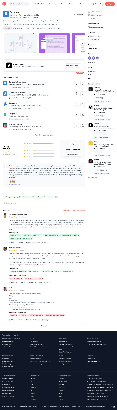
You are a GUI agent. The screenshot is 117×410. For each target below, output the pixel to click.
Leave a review (72, 154)
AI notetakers (63, 341)
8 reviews (25, 17)
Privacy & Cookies (52, 406)
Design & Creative (101, 170)
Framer (96, 124)
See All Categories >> (93, 361)
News (63, 4)
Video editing (6, 358)
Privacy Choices (64, 406)
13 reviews (22, 217)
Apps (29, 406)
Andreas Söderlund (15, 248)
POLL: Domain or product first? (96, 381)
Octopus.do (13, 103)
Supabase (34, 399)
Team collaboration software (67, 347)
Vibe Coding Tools (7, 341)
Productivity (62, 338)
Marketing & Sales (92, 338)
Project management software (14, 21)
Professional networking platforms (40, 361)
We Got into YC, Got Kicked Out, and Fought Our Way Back (100, 388)
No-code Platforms (101, 137)
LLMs (32, 338)
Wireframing (29, 21)
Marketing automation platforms (96, 344)
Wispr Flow (62, 387)
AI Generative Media (8, 366)
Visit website (79, 15)
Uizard (96, 142)
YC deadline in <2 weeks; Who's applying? (100, 384)
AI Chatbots (34, 341)
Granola (33, 393)
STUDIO (96, 160)
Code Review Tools (8, 387)
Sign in (110, 4)
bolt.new (61, 384)
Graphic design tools (8, 364)
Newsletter (23, 406)
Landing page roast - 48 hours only (98, 396)
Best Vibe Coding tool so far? (96, 393)
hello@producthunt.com (98, 406)
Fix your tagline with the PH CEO (97, 399)
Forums (71, 4)
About (35, 406)
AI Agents (90, 355)
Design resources (7, 361)
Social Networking (35, 358)
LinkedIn (93, 71)
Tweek (11, 168)
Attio (32, 384)
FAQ (39, 406)
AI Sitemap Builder (15, 124)
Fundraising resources (65, 361)
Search (61, 349)
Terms (44, 406)
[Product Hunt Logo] (4, 4)
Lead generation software (94, 341)
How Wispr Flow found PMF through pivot (99, 390)
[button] (60, 28)
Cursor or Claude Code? (94, 378)
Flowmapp (97, 87)
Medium (92, 75)
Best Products (40, 4)
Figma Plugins (6, 393)
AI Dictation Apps (7, 381)
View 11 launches (93, 39)
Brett (10, 288)
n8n (32, 381)
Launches (52, 4)
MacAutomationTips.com (18, 214)
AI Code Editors (7, 347)
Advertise (82, 4)
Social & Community (36, 355)
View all (44, 326)
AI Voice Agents (91, 358)
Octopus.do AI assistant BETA (19, 92)
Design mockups (55, 21)
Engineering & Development (11, 338)
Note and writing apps (65, 344)
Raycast (33, 396)
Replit (60, 393)
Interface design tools (41, 21)
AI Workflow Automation (66, 352)
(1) (14, 282)
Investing (61, 364)
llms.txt (80, 406)
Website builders (100, 134)
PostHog (33, 387)
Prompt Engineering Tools (38, 347)
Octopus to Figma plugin (17, 82)
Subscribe (98, 4)
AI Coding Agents (7, 344)
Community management (38, 364)
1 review (21, 250)
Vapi (32, 390)
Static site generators (8, 396)
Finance (61, 355)
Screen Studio (63, 381)
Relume (96, 106)
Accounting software (65, 358)
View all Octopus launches (44, 135)
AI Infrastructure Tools (37, 344)
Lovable (33, 378)
